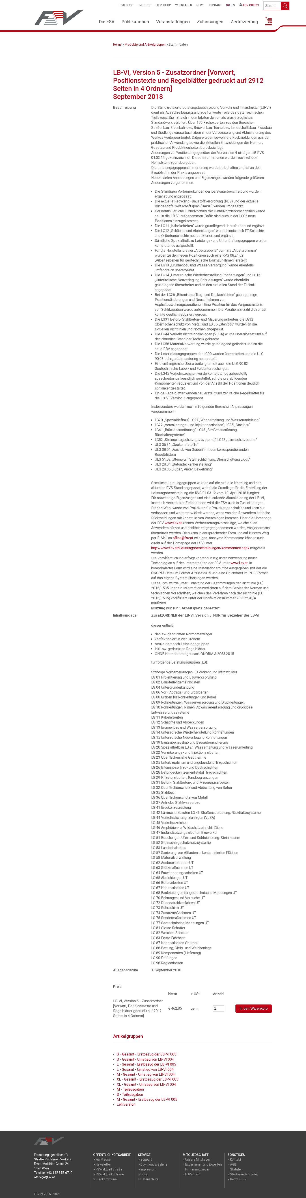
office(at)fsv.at (44, 1177)
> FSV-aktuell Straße (107, 1169)
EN (232, 5)
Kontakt (215, 5)
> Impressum (147, 1169)
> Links (143, 1174)
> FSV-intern (191, 1174)
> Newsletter (102, 1164)
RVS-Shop (126, 5)
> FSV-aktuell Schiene (108, 1174)
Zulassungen (210, 21)
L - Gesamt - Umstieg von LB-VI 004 (145, 1069)
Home (117, 44)
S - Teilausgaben (130, 1094)
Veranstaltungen (173, 21)
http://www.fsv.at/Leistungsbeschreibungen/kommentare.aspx (200, 548)
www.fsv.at (173, 523)
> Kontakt (234, 1159)
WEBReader (183, 5)
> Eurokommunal (105, 1179)
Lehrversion (126, 1104)
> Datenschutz (148, 1179)
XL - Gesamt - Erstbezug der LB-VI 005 (147, 1079)
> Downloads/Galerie (152, 1164)
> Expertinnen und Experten (202, 1164)
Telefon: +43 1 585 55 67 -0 (53, 1173)
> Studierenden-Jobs (242, 1174)
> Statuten (235, 1169)
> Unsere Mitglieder (196, 1159)
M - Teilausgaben (130, 1089)
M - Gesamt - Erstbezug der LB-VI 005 (147, 1099)
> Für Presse (102, 1159)
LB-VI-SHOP (163, 5)
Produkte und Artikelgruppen (145, 44)
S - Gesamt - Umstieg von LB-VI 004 (145, 1059)
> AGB (232, 1164)
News (200, 5)
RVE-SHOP (144, 5)
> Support (145, 1159)
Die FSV (106, 21)
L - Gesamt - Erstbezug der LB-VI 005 (146, 1064)
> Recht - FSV (237, 1179)
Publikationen (135, 21)
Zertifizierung (244, 21)
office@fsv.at (183, 538)
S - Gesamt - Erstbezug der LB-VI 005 (146, 1054)
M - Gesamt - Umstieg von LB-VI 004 (146, 1074)
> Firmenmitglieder (196, 1169)
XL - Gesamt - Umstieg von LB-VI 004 (146, 1084)
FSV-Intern (250, 5)
